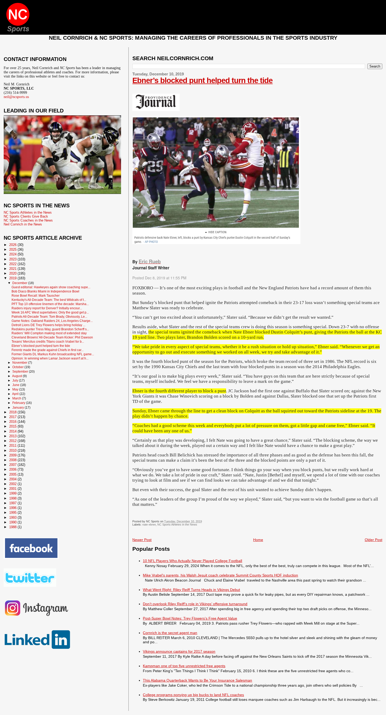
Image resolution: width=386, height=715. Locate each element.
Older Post (373, 540)
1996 (13, 508)
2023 (13, 259)
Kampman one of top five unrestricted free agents (184, 666)
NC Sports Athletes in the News (177, 524)
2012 (13, 441)
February (19, 403)
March (17, 398)
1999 (13, 493)
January (18, 407)
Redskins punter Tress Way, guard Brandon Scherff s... (50, 329)
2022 (13, 264)
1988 (13, 527)
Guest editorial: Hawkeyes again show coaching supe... (51, 287)
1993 (13, 517)
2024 (13, 254)
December (20, 283)
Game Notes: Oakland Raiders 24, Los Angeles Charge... (52, 320)
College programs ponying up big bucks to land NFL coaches (193, 695)
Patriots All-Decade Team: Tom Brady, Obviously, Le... (49, 316)
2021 (13, 269)
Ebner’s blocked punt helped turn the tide (202, 80)
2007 (13, 465)
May (15, 389)
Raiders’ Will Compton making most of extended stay (49, 333)
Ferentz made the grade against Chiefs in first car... (48, 350)
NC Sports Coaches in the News (28, 220)
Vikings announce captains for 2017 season (179, 651)
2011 (13, 445)
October (18, 367)
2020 (13, 273)
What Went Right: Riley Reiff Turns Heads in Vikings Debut (191, 590)
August (17, 376)
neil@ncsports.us (16, 97)
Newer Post (142, 540)
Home (258, 540)
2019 (13, 278)
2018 (13, 412)
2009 (13, 455)
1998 (13, 498)
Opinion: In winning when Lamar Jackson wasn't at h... (50, 358)
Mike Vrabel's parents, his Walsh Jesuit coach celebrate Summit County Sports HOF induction (220, 575)
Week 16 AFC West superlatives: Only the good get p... (50, 312)
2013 (13, 436)
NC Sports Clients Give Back (26, 216)
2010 (13, 450)
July (15, 380)
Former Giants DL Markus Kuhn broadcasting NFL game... (53, 354)
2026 (13, 245)
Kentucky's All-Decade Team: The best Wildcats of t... (49, 299)
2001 (13, 489)
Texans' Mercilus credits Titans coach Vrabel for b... (48, 341)
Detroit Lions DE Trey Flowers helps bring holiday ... (48, 325)
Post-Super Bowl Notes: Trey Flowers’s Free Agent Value (190, 618)
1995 (13, 513)
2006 (13, 469)
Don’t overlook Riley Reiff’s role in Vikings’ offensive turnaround (195, 604)
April (15, 394)
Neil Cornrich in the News (23, 224)
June (16, 385)
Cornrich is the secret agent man (170, 633)
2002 (13, 484)
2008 (13, 460)
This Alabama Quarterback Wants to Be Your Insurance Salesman (197, 680)
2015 (13, 426)
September (20, 371)
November (20, 362)
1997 (13, 503)
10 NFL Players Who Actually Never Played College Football (192, 561)
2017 (13, 417)
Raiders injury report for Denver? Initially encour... (47, 308)
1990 (13, 522)
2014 (13, 431)
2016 (13, 422)
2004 (13, 479)
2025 (13, 249)
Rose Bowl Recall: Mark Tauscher (36, 295)
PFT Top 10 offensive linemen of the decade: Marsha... (50, 304)
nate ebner (149, 524)
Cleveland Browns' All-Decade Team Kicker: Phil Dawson (52, 337)
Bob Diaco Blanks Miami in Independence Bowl (45, 291)
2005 (13, 474)
